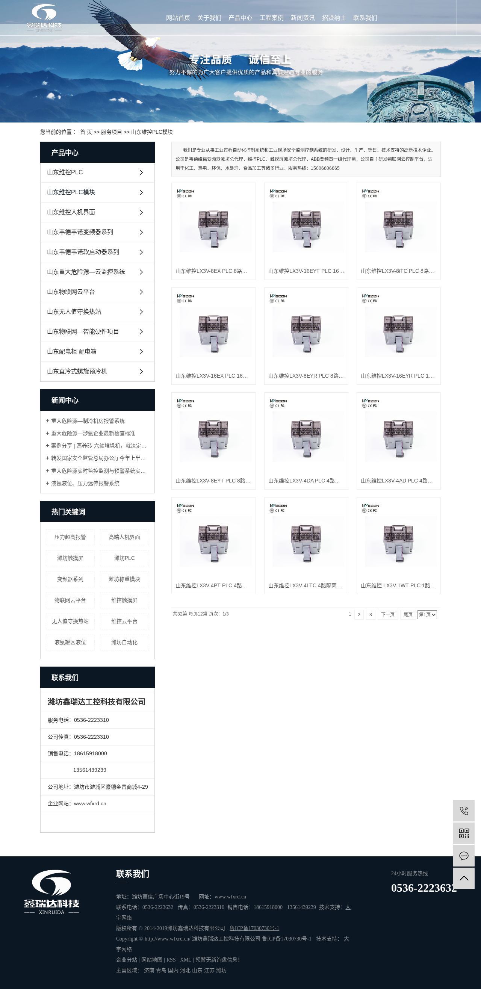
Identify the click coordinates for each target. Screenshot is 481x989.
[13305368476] (464, 810)
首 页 (86, 132)
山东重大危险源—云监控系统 (86, 272)
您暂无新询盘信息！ (219, 960)
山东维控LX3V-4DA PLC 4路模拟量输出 (306, 481)
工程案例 (272, 18)
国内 (173, 970)
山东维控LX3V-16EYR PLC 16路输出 (399, 376)
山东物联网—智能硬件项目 (83, 331)
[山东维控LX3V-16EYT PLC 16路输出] (306, 225)
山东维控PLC (65, 172)
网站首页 (178, 18)
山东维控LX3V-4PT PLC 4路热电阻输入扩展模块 (213, 585)
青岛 (161, 970)
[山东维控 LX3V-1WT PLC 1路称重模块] (399, 539)
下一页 (388, 614)
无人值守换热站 (70, 621)
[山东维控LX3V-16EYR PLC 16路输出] (399, 329)
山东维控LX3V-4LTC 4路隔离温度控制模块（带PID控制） (306, 585)
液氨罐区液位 (70, 642)
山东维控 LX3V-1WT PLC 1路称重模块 (399, 585)
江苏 (209, 970)
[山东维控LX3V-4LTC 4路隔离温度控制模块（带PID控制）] (306, 539)
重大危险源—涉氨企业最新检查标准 (93, 433)
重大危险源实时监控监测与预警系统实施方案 (100, 471)
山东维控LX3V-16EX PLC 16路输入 (213, 376)
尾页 (408, 614)
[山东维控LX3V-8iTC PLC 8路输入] (399, 225)
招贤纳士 (334, 18)
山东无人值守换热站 (74, 311)
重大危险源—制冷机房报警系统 (88, 421)
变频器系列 (70, 579)
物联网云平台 (70, 600)
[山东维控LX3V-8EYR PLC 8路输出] (306, 329)
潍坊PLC (124, 558)
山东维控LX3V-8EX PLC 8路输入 (213, 271)
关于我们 (209, 18)
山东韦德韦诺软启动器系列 (83, 252)
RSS (171, 960)
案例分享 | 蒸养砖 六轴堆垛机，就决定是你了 (100, 446)
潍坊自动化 (124, 642)
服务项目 (111, 132)
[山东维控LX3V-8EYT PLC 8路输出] (213, 434)
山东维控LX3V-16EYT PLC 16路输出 (306, 271)
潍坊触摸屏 (70, 558)
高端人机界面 (124, 537)
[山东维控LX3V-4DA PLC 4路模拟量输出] (306, 434)
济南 (149, 970)
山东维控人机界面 (71, 212)
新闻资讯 (303, 18)
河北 (185, 970)
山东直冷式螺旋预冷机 (77, 371)
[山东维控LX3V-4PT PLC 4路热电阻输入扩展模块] (213, 539)
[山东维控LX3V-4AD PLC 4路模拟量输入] (399, 434)
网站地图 (151, 960)
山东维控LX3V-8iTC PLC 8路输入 (399, 271)
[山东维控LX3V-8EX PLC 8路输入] (213, 225)
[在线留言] (464, 856)
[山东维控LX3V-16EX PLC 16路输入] (213, 329)
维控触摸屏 (124, 600)
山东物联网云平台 (71, 292)
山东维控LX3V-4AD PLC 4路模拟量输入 (399, 481)
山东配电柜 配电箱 (72, 351)
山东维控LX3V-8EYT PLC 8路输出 (213, 481)
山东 (197, 970)
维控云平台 (124, 621)
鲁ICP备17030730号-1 (287, 939)
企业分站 (126, 960)
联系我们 (365, 18)
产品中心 (240, 18)
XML (185, 960)
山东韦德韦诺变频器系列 (80, 232)
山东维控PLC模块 (152, 132)
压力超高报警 (70, 537)
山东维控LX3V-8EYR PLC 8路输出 (306, 376)
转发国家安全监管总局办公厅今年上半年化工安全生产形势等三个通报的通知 (100, 458)
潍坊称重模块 (124, 579)
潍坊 (221, 970)
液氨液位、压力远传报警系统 (85, 483)
